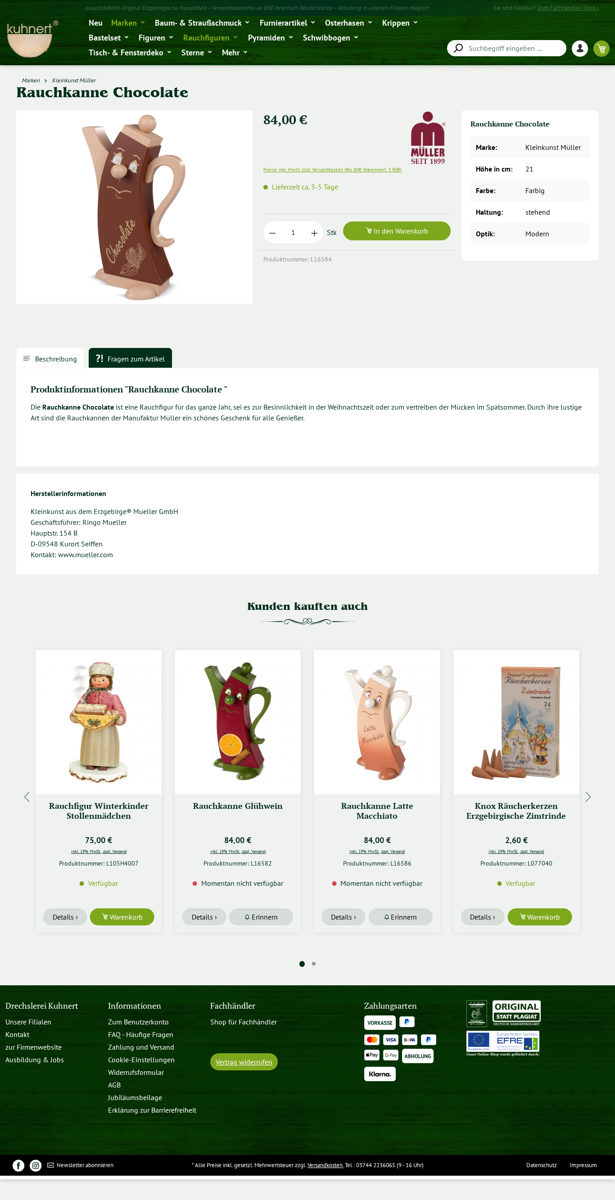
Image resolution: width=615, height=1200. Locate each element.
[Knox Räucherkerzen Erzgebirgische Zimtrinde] (516, 722)
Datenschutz (541, 1165)
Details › (65, 916)
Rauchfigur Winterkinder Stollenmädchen (99, 811)
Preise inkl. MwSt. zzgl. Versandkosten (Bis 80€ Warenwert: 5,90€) (332, 170)
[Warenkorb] (601, 48)
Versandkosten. (326, 1165)
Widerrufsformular (136, 1072)
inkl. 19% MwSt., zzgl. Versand (99, 851)
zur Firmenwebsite (33, 1046)
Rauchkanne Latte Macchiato (377, 811)
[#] (18, 1165)
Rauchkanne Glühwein (238, 806)
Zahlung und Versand (141, 1046)
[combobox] (506, 48)
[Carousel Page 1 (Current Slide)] (302, 964)
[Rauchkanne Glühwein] (238, 722)
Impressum (583, 1165)
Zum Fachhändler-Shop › (568, 8)
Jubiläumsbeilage (135, 1097)
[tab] (50, 358)
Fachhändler (232, 1006)
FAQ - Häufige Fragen (140, 1034)
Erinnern (264, 916)
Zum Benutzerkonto (138, 1021)
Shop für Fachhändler (243, 1021)
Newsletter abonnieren (84, 1165)
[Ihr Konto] (582, 48)
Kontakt (17, 1034)
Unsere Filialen (28, 1021)
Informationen (134, 1006)
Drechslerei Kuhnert (41, 1006)
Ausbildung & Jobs (34, 1059)
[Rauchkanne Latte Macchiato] (377, 722)
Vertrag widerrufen (244, 1061)
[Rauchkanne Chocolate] (134, 207)
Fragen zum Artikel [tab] (135, 358)
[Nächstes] (588, 797)
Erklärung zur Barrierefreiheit (152, 1109)
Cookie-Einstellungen (141, 1059)
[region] (134, 210)
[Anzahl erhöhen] (314, 232)
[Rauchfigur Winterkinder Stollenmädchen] (99, 722)
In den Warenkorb (400, 230)
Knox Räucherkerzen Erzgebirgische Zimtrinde (516, 811)
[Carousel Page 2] (314, 963)
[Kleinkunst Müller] (428, 115)
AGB (114, 1084)
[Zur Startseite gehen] (32, 39)
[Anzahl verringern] (272, 232)
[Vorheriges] (26, 797)
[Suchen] (458, 48)
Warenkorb (125, 916)
